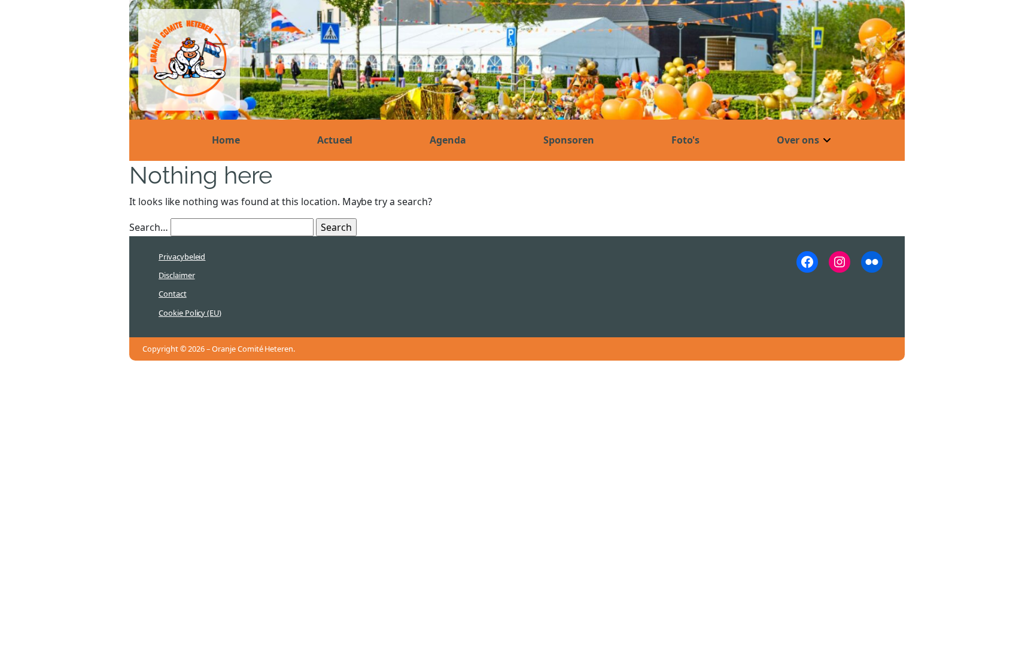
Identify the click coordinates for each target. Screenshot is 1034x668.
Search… (148, 227)
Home (226, 140)
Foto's (685, 140)
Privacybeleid (182, 256)
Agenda (448, 140)
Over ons (798, 140)
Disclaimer (177, 275)
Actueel (335, 140)
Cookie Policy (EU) (190, 312)
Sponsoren (568, 140)
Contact (173, 293)
